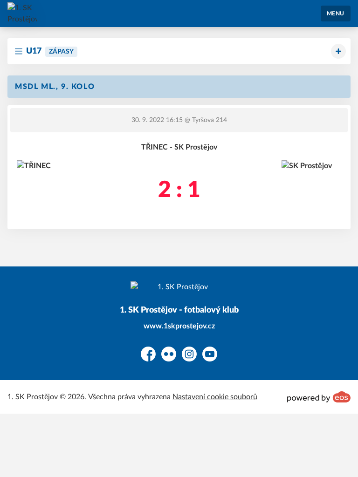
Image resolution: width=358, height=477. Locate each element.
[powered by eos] (319, 396)
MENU (335, 13)
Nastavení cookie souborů (214, 397)
